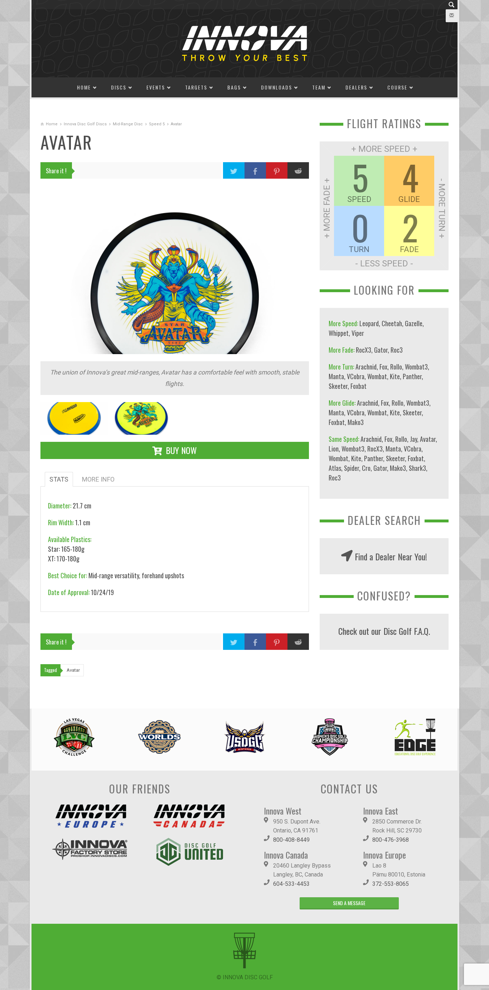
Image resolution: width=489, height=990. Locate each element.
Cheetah (392, 323)
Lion (334, 448)
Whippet (339, 333)
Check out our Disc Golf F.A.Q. (384, 630)
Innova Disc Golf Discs (85, 124)
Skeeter (338, 386)
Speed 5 (157, 124)
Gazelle (413, 323)
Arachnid (366, 366)
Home (84, 87)
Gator (381, 349)
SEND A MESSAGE (349, 903)
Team (318, 87)
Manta (336, 376)
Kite (395, 376)
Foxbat (358, 386)
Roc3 (397, 349)
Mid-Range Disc (128, 124)
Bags (234, 87)
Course (397, 87)
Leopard (369, 323)
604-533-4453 (291, 883)
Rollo (396, 366)
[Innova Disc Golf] (244, 42)
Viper (358, 333)
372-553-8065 (390, 883)
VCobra (355, 376)
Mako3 (356, 422)
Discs (118, 87)
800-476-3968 (390, 839)
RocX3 (363, 349)
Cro (366, 468)
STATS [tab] (58, 479)
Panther (412, 376)
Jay (413, 439)
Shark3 (417, 468)
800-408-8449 (291, 839)
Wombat (377, 376)
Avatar (428, 439)
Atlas (335, 468)
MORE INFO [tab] (98, 479)
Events (155, 87)
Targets (196, 87)
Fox (383, 366)
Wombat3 (416, 366)
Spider (351, 468)
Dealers (356, 87)
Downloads (276, 87)
